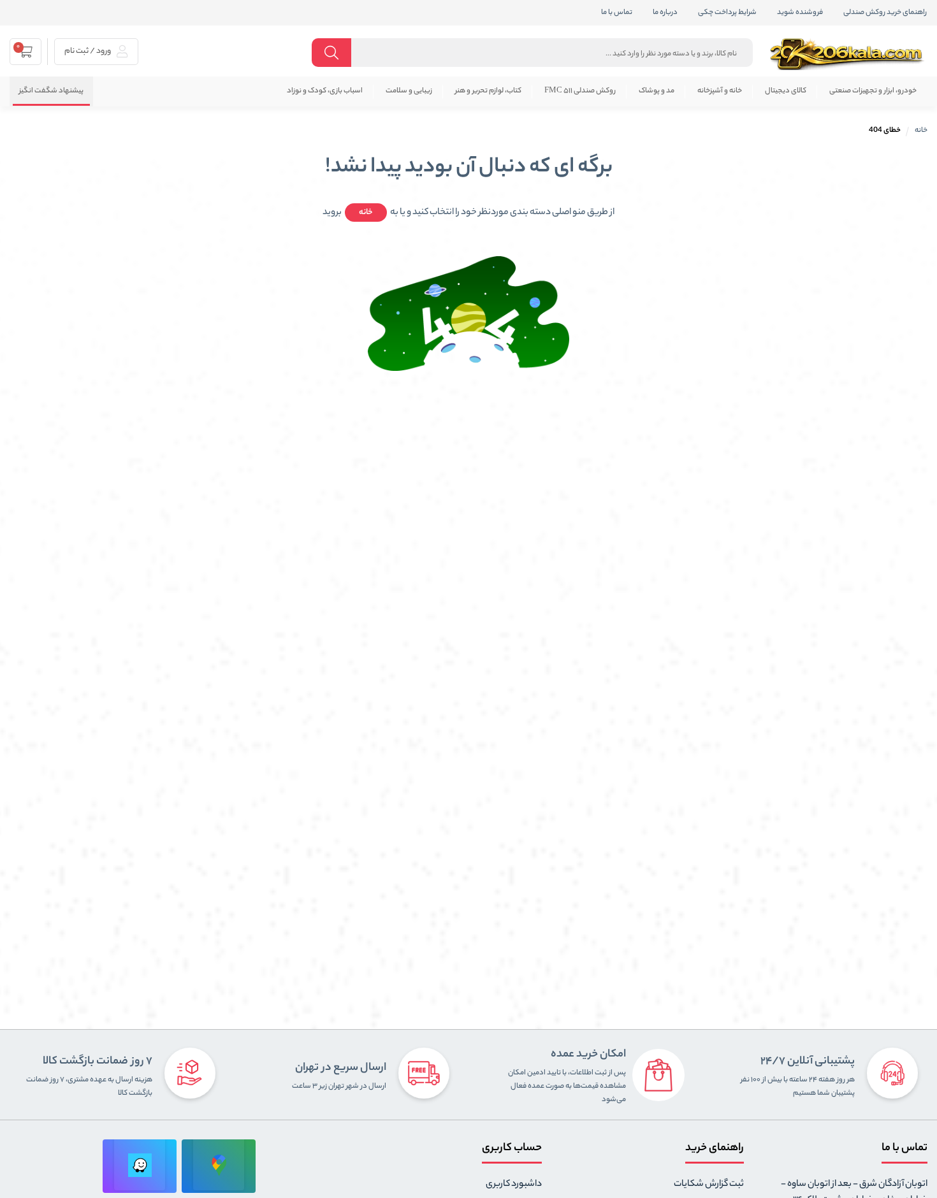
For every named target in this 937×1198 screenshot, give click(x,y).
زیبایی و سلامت (409, 91)
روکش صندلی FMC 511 (580, 91)
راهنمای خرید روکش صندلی (885, 12)
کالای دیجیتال (785, 91)
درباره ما (665, 12)
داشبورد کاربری (514, 1184)
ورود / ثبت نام (88, 51)
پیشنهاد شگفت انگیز (51, 91)
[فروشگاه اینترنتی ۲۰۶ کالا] (848, 54)
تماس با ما (616, 12)
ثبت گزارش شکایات (709, 1184)
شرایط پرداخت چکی (727, 12)
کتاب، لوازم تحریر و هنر (488, 91)
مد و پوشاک (656, 91)
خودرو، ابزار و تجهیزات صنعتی (873, 91)
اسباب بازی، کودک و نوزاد (325, 91)
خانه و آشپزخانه (719, 91)
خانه (921, 130)
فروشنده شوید (800, 12)
